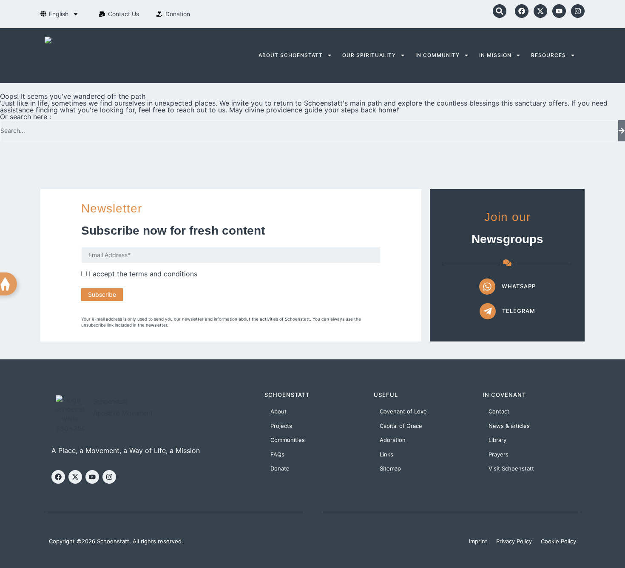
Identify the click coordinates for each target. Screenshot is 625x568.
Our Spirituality (369, 55)
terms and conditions (163, 274)
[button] (499, 11)
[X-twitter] (540, 11)
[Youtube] (559, 11)
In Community (437, 55)
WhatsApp (519, 286)
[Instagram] (578, 11)
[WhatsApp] (487, 286)
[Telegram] (488, 311)
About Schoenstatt (291, 55)
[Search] (621, 130)
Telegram (518, 310)
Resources (548, 55)
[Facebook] (521, 11)
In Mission (495, 55)
